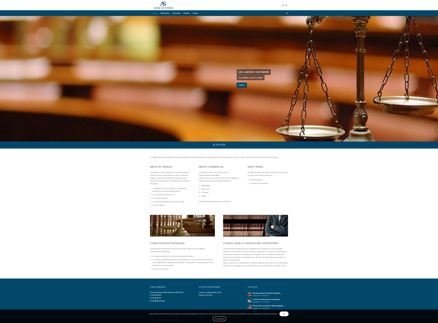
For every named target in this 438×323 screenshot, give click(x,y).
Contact (242, 85)
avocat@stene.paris (157, 300)
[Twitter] (286, 5)
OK (284, 314)
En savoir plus (219, 319)
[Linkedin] (283, 5)
